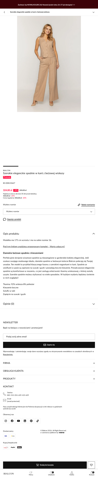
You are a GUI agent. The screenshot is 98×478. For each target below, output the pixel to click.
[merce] (61, 433)
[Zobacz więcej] (93, 12)
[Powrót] (4, 12)
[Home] (9, 474)
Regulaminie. (8, 355)
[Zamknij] (93, 4)
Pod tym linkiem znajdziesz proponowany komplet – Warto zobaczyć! (34, 247)
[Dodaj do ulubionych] (91, 465)
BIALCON (6, 170)
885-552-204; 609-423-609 (18, 395)
